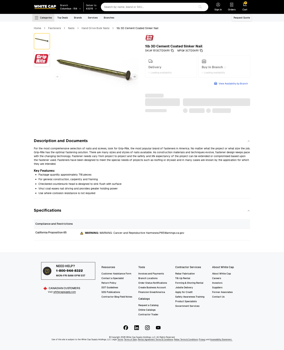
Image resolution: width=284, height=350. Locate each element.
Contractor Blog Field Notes (116, 296)
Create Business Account (152, 287)
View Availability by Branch (233, 83)
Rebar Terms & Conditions (186, 339)
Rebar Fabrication (185, 273)
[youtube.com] (158, 327)
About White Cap (221, 273)
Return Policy (108, 282)
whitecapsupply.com (64, 292)
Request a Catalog (148, 305)
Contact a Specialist (112, 278)
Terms (120, 339)
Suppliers (217, 287)
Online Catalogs (147, 309)
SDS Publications (110, 292)
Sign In (218, 9)
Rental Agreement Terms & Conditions (155, 339)
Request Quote (242, 17)
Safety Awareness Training (189, 296)
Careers (216, 278)
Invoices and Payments (151, 273)
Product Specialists (186, 301)
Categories (46, 17)
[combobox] (148, 7)
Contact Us (218, 296)
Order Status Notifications (152, 282)
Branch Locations (147, 278)
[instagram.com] (147, 327)
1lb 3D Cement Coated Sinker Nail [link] (137, 28)
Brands (78, 17)
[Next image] (134, 77)
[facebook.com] (125, 327)
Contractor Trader (148, 314)
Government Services (187, 306)
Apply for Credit (184, 292)
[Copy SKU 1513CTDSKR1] (172, 50)
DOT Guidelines (109, 287)
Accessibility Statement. (221, 339)
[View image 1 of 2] (42, 41)
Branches (109, 17)
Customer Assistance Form (116, 273)
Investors (217, 282)
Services (93, 17)
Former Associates (222, 292)
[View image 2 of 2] (42, 59)
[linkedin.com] (136, 327)
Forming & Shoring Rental (189, 282)
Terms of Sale (130, 339)
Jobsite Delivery (184, 287)
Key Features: (44, 171)
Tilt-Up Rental (182, 278)
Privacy (202, 339)
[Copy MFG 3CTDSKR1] (201, 50)
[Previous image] (58, 77)
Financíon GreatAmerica (151, 292)
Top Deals (62, 17)
